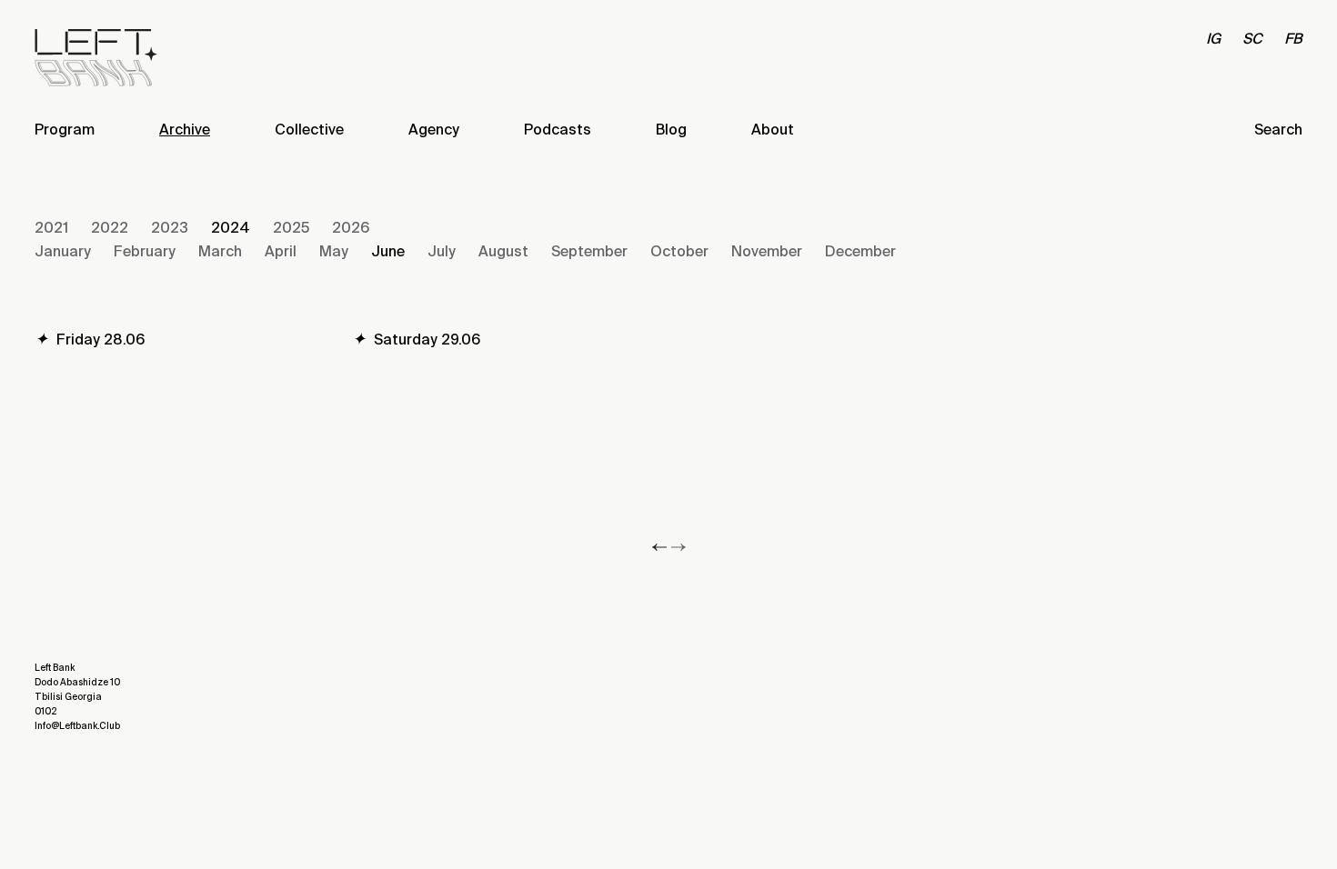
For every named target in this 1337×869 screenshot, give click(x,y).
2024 (230, 227)
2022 (109, 227)
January (63, 251)
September (589, 251)
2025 (291, 227)
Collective (309, 129)
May (333, 251)
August (503, 251)
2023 (169, 227)
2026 (350, 227)
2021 (51, 227)
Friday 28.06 (90, 339)
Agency (433, 129)
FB (1293, 38)
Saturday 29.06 (416, 339)
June (388, 251)
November (766, 251)
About (772, 129)
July (441, 251)
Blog (671, 129)
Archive (184, 129)
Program (65, 129)
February (145, 251)
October (679, 251)
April (281, 251)
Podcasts (557, 129)
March (220, 251)
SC (1252, 38)
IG (1213, 38)
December (860, 251)
